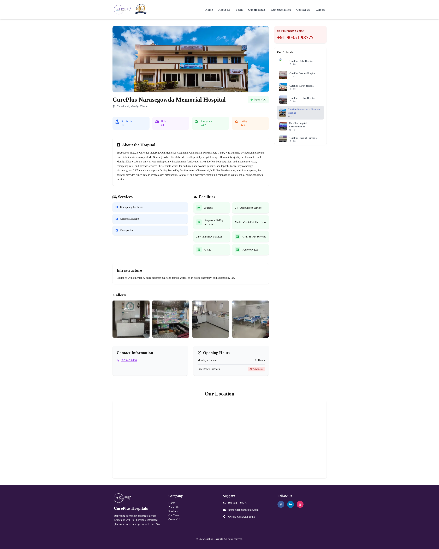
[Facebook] (280, 504)
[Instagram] (300, 504)
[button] (131, 319)
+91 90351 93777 (295, 37)
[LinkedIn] (290, 504)
